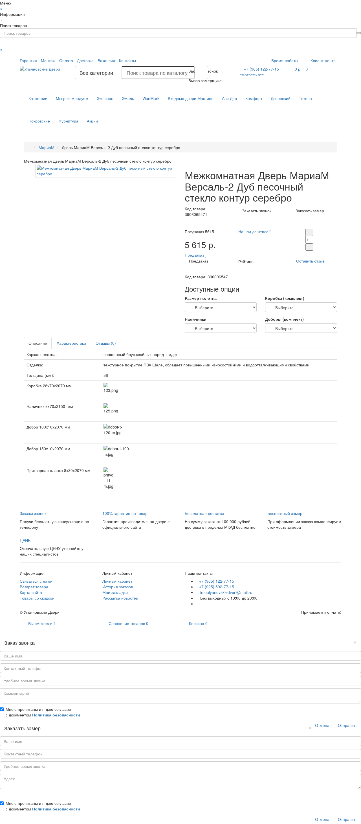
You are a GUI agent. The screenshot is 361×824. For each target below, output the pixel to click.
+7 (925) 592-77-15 (216, 586)
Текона (305, 98)
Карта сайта (31, 592)
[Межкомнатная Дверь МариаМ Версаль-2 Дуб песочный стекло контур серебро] (106, 170)
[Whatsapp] (197, 603)
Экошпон (105, 98)
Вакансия (106, 60)
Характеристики (71, 343)
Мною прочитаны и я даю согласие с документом (43, 712)
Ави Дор (229, 98)
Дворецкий (280, 98)
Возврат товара (34, 586)
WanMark (150, 98)
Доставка (85, 60)
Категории (37, 98)
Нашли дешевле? (254, 231)
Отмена (322, 725)
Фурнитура (68, 121)
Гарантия (28, 60)
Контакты (127, 60)
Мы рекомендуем (72, 98)
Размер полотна (201, 298)
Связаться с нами (36, 581)
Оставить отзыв (310, 261)
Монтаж (48, 60)
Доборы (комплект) (284, 319)
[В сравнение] (209, 255)
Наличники (195, 319)
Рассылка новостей (120, 598)
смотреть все (252, 74)
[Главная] (29, 147)
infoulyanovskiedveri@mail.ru (225, 592)
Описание (37, 343)
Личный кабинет (117, 581)
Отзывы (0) (106, 343)
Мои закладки (115, 592)
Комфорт (253, 98)
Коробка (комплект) (284, 298)
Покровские (39, 121)
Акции (92, 121)
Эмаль (128, 98)
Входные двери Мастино (190, 98)
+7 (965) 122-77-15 (216, 581)
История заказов (117, 586)
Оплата (66, 60)
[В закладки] (205, 255)
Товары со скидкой (37, 598)
